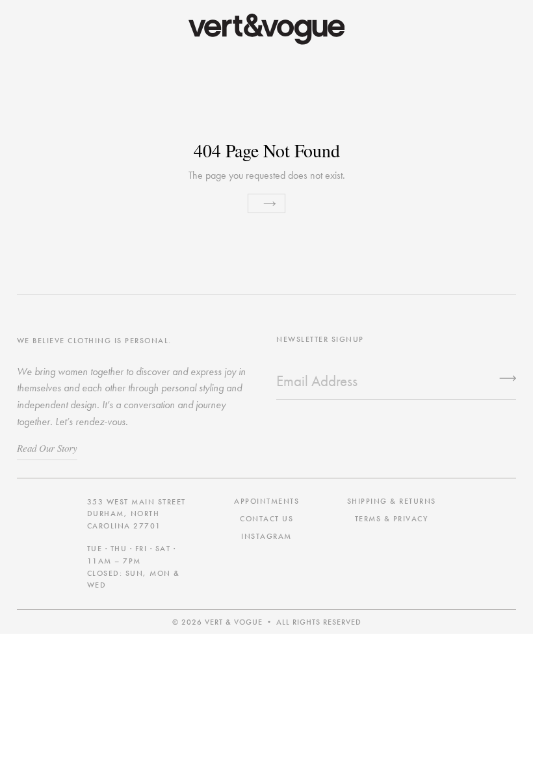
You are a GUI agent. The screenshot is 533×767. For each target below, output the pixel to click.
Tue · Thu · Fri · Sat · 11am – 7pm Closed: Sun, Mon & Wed (133, 566)
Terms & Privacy (391, 519)
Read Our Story (47, 447)
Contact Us (266, 519)
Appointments (266, 501)
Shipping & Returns (391, 501)
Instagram (266, 536)
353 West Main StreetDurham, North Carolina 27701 (136, 514)
